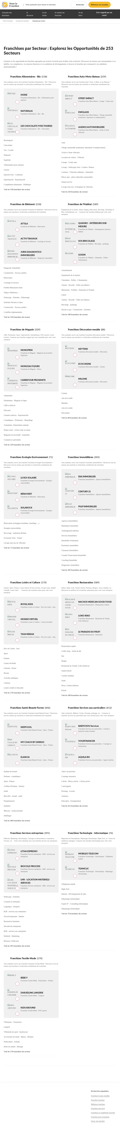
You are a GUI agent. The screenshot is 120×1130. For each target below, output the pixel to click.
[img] (22, 14)
